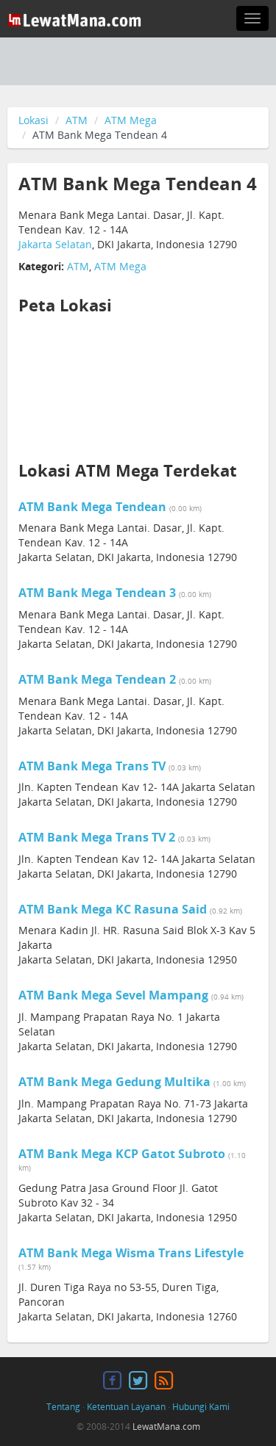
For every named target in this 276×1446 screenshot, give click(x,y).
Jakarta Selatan (55, 244)
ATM (77, 120)
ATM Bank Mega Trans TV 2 (96, 837)
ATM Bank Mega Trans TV (92, 766)
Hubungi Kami (201, 1406)
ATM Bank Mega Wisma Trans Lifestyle (131, 1253)
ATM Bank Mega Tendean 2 (97, 679)
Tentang (63, 1406)
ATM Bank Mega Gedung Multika (114, 1082)
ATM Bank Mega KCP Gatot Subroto (121, 1154)
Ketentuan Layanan (126, 1406)
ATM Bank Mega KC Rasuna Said (112, 909)
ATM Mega (131, 120)
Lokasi (33, 120)
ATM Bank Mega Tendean (92, 507)
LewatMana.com (166, 1426)
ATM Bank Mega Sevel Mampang (113, 995)
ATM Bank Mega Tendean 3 (97, 593)
